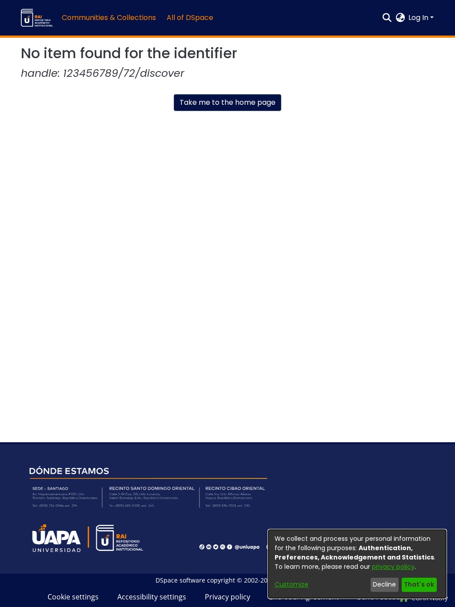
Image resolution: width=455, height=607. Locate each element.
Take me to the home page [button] (227, 102)
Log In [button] (419, 17)
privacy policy (393, 566)
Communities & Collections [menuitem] (109, 17)
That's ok (419, 584)
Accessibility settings (151, 597)
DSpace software (180, 580)
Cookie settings (73, 597)
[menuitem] (192, 18)
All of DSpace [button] (190, 17)
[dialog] (357, 564)
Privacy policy (227, 597)
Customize (291, 584)
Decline (384, 584)
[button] (37, 18)
